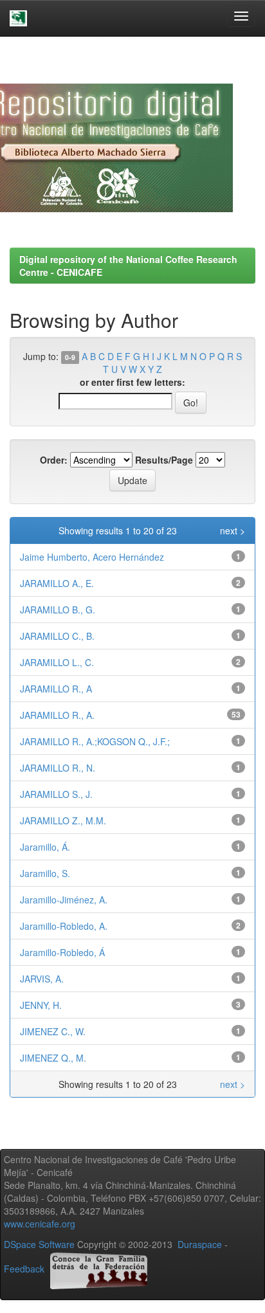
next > (232, 530)
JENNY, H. (41, 1005)
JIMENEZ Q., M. (53, 1057)
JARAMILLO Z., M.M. (63, 820)
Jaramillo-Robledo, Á (62, 952)
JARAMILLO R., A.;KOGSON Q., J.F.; (95, 741)
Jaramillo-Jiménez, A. (63, 899)
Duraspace (200, 1244)
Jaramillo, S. (45, 873)
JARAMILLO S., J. (56, 794)
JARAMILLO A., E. (57, 583)
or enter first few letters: (132, 382)
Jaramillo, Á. (45, 846)
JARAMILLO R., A (56, 688)
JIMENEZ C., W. (53, 1031)
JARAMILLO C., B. (57, 635)
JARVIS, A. (42, 978)
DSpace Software (39, 1244)
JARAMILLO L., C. (57, 662)
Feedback (24, 1268)
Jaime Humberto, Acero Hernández (92, 556)
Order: (54, 459)
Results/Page (164, 459)
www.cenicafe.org (39, 1223)
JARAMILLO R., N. (57, 767)
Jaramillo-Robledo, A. (63, 925)
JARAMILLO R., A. (57, 715)
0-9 (70, 357)
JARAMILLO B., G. (57, 609)
